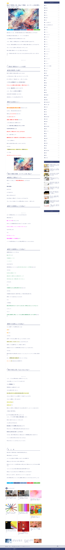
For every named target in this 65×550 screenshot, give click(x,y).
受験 (52, 82)
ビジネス (52, 53)
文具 (52, 111)
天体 (52, 90)
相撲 (52, 128)
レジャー (52, 68)
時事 (52, 114)
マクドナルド (52, 58)
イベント (52, 32)
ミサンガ (52, 63)
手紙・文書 (52, 104)
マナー (52, 61)
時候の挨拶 (52, 116)
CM (52, 5)
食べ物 (52, 157)
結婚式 (52, 138)
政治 (52, 109)
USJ (52, 12)
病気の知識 (52, 126)
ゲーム (52, 41)
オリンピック (52, 34)
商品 (52, 85)
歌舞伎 (52, 121)
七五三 (52, 70)
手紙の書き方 (52, 102)
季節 (52, 92)
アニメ (52, 29)
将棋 (52, 97)
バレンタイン (52, 51)
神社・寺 (52, 131)
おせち (52, 15)
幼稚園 (52, 99)
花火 (52, 140)
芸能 (52, 145)
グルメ (52, 39)
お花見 (52, 17)
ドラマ (52, 46)
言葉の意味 (52, 150)
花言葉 (52, 143)
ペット (52, 56)
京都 (52, 73)
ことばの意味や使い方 (52, 24)
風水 (7, 3)
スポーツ (52, 44)
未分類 (52, 119)
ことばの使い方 (52, 22)
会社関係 (52, 75)
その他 (52, 27)
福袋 (52, 133)
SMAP (52, 10)
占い (52, 80)
